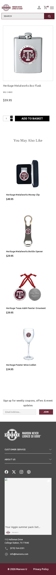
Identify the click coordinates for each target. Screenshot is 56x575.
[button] (28, 451)
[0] (45, 7)
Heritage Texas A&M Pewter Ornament (26, 308)
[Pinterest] (28, 471)
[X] (13, 471)
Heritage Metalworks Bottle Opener (24, 251)
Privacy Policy (41, 569)
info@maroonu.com (19, 554)
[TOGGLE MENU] (52, 8)
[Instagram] (21, 471)
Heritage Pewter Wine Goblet (21, 365)
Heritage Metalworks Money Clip (23, 195)
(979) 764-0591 (17, 548)
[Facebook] (6, 471)
